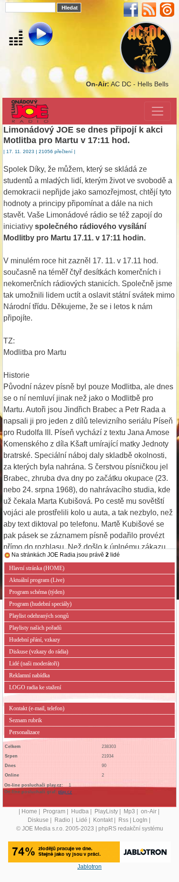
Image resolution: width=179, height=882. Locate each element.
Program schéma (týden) (36, 592)
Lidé (81, 820)
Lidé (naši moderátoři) (34, 663)
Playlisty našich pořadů (35, 627)
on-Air (149, 811)
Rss (123, 820)
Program (54, 811)
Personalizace (24, 732)
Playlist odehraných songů (39, 615)
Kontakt (103, 820)
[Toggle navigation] (157, 111)
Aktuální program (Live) (36, 580)
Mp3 (129, 811)
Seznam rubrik (25, 720)
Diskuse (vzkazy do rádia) (38, 651)
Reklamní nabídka (29, 675)
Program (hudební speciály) (40, 604)
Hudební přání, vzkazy (34, 639)
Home (29, 811)
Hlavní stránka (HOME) (36, 568)
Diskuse (38, 820)
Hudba (80, 811)
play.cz (65, 791)
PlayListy (106, 811)
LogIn (140, 820)
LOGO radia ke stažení (35, 687)
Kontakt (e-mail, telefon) (36, 708)
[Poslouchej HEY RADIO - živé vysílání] (32, 35)
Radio (62, 820)
